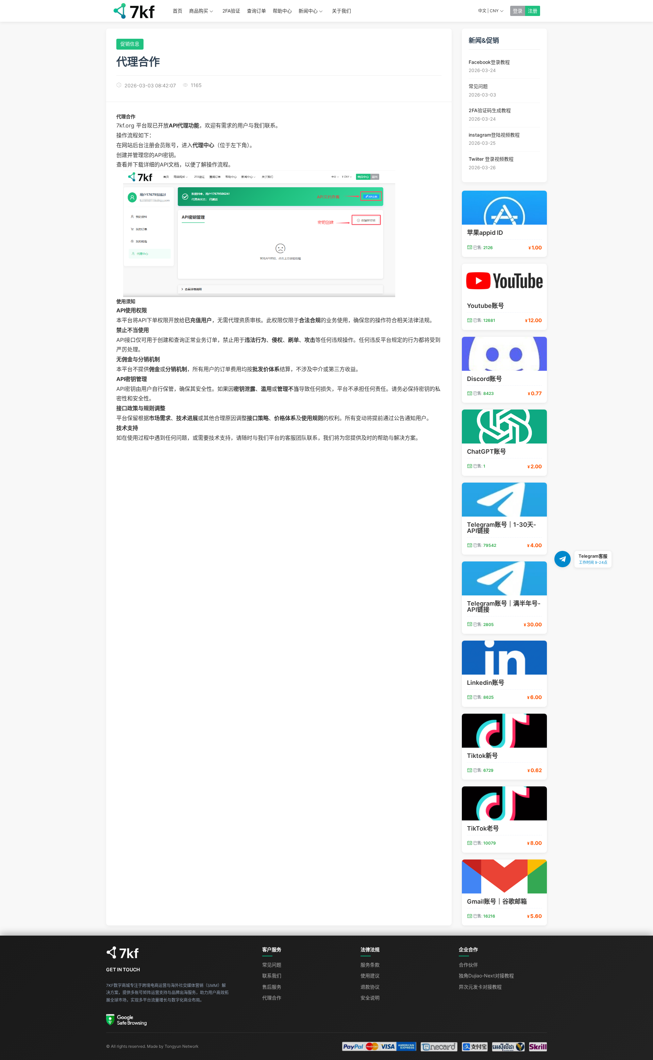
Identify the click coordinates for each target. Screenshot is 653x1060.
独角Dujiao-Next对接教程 (486, 975)
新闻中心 (308, 11)
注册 (532, 11)
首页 (177, 11)
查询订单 (256, 11)
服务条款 (370, 965)
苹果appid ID (485, 232)
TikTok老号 (483, 828)
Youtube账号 (485, 305)
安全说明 (370, 998)
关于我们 (341, 11)
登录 (517, 11)
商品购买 (198, 11)
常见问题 (271, 965)
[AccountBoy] (177, 952)
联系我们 (271, 975)
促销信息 (129, 44)
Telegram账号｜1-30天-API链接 (501, 527)
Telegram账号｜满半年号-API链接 (503, 606)
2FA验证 (231, 11)
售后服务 (271, 987)
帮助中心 (282, 11)
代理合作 (271, 998)
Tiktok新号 (482, 755)
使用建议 (370, 975)
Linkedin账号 (485, 682)
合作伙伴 (468, 965)
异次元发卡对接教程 (480, 987)
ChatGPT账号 (486, 451)
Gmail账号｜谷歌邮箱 (497, 901)
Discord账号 (484, 378)
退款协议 (370, 987)
